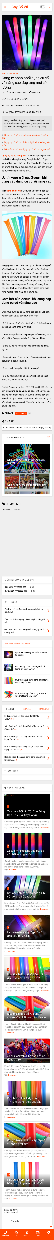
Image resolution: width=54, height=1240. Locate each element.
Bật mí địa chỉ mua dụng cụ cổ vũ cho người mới (27, 149)
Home (3, 73)
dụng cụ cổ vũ (13, 73)
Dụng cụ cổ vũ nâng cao (14, 155)
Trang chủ (15, 1221)
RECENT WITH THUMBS (17, 643)
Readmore (45, 828)
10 (9, 1175)
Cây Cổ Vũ (20, 7)
